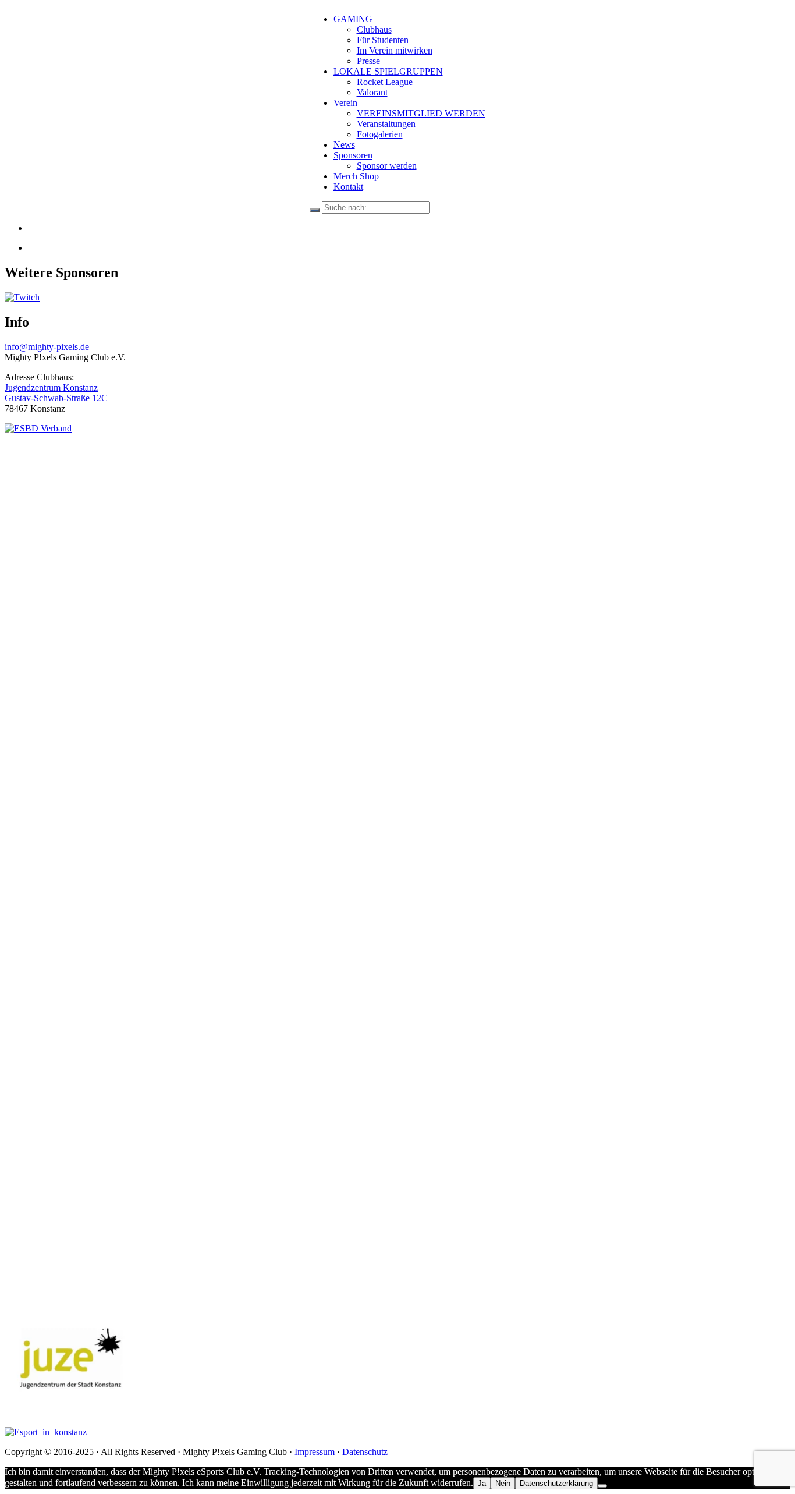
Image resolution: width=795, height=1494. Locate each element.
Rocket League (385, 82)
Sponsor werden (387, 166)
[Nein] (602, 1486)
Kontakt (348, 187)
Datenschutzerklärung (556, 1483)
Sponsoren (352, 155)
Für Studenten (383, 40)
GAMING (352, 19)
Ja (482, 1483)
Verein (345, 103)
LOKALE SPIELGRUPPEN (388, 71)
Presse (368, 61)
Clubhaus (374, 29)
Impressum (314, 1452)
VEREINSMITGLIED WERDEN (421, 113)
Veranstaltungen (386, 124)
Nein (502, 1483)
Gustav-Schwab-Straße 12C (56, 398)
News (344, 145)
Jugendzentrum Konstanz (51, 387)
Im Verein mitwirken (394, 50)
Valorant (372, 92)
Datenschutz (365, 1452)
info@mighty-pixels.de (47, 347)
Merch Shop (356, 176)
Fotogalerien (380, 134)
